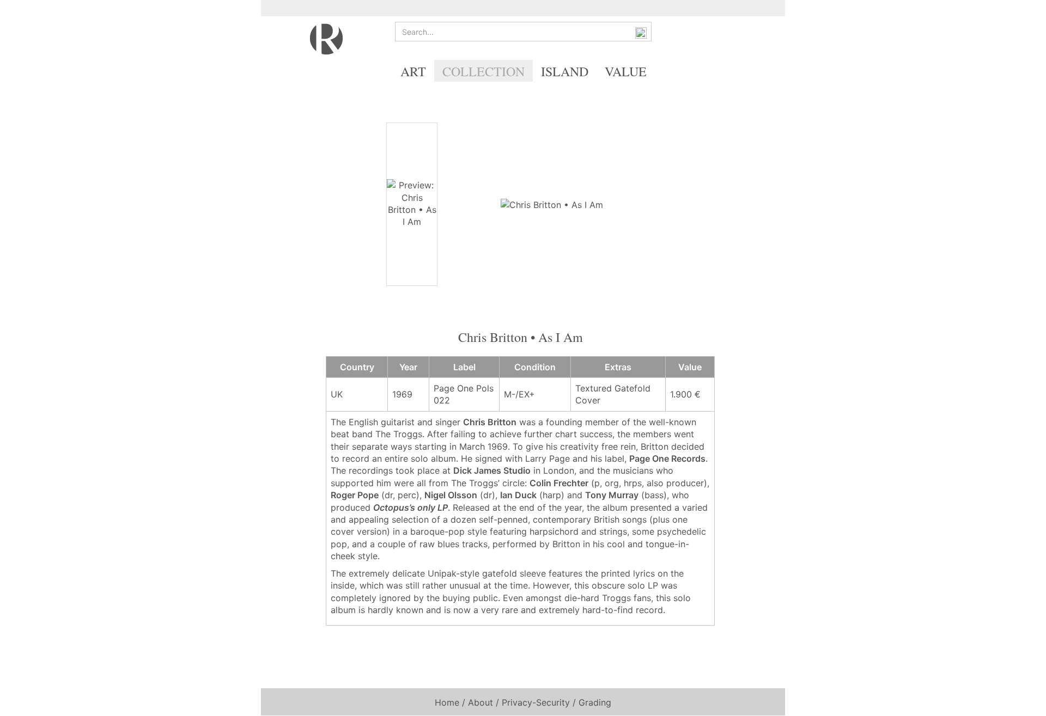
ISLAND (564, 71)
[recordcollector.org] (326, 38)
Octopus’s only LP (410, 507)
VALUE (626, 71)
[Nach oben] (1016, 699)
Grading (595, 702)
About (480, 702)
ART (413, 71)
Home (447, 702)
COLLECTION (483, 71)
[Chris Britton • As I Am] (552, 203)
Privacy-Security (536, 702)
